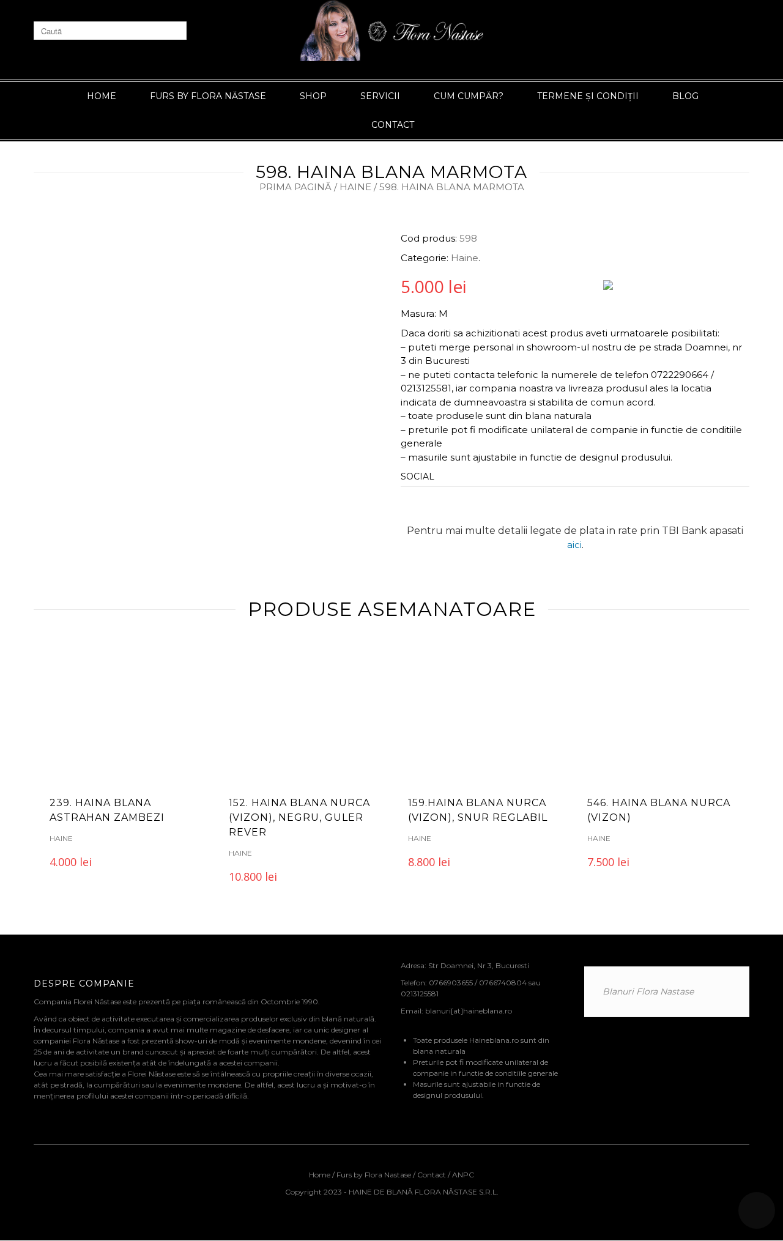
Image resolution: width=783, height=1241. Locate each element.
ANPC (463, 1174)
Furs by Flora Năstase (208, 96)
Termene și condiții (588, 96)
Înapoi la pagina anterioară (686, 165)
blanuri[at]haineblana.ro (468, 1010)
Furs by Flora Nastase (373, 1174)
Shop (313, 96)
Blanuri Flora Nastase (648, 991)
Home (101, 96)
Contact (392, 124)
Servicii (380, 96)
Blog (685, 96)
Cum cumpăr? (468, 96)
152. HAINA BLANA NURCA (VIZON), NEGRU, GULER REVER (299, 817)
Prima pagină (295, 187)
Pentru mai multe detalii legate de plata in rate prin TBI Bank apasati (575, 530)
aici (574, 544)
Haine (355, 187)
